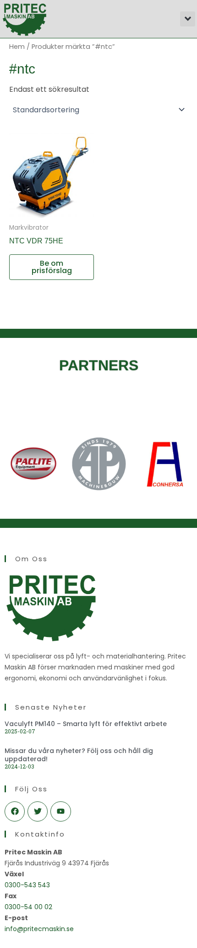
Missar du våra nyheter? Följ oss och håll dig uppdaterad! (79, 755)
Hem (17, 46)
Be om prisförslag (52, 267)
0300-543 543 (27, 885)
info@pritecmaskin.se (39, 928)
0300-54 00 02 (28, 906)
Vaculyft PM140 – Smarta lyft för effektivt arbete (86, 723)
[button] (187, 18)
